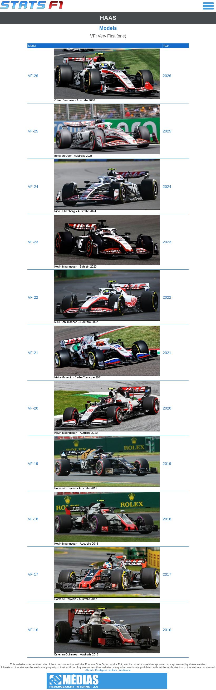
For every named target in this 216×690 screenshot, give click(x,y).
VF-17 (33, 574)
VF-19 (33, 463)
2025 (167, 131)
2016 (167, 630)
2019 (167, 463)
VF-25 (33, 131)
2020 (167, 408)
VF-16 (33, 630)
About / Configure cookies (101, 670)
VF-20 (33, 408)
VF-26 (33, 76)
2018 (167, 519)
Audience (125, 670)
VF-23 (33, 242)
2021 (167, 353)
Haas (108, 18)
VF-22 (33, 297)
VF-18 (33, 519)
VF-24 (33, 186)
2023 (167, 242)
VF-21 (33, 353)
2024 (167, 186)
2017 (167, 574)
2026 (167, 76)
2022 (167, 297)
